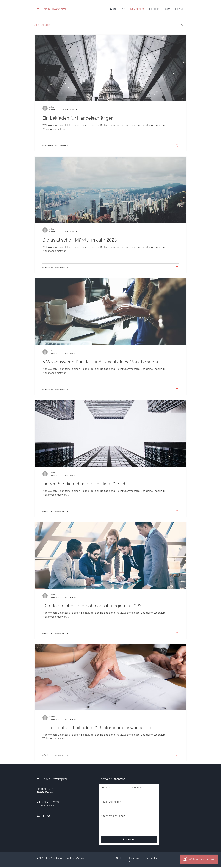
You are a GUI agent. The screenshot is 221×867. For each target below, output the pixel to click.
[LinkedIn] (38, 816)
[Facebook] (43, 816)
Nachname (138, 787)
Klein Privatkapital (55, 9)
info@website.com (48, 805)
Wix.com (80, 858)
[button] (182, 25)
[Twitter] (48, 816)
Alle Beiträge (42, 24)
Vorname (107, 787)
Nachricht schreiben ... (114, 815)
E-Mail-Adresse (111, 801)
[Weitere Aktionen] (178, 108)
